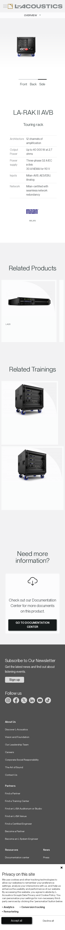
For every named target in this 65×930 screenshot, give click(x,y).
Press (46, 857)
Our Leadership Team (17, 744)
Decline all (48, 920)
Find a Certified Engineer (18, 823)
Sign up (14, 679)
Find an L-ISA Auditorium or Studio (23, 808)
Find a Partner (12, 793)
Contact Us (11, 774)
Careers (9, 752)
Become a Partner (15, 831)
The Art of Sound (14, 767)
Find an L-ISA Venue (16, 816)
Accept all (16, 920)
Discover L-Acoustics (16, 729)
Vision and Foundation (17, 737)
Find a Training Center (17, 801)
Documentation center (17, 857)
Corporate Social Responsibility (22, 759)
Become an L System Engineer (21, 838)
